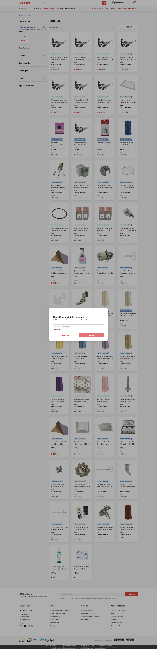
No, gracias (65, 335)
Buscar (91, 335)
